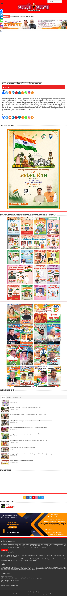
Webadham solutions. (52, 594)
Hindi (51, 1)
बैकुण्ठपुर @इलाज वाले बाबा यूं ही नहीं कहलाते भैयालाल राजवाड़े (21, 460)
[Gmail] (1, 23)
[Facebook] (3, 92)
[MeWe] (19, 92)
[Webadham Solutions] (33, 524)
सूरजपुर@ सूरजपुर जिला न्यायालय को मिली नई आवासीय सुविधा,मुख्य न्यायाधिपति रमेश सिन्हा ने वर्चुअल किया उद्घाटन (32, 454)
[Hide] (0, 30)
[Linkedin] (13, 92)
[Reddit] (9, 92)
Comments (15, 397)
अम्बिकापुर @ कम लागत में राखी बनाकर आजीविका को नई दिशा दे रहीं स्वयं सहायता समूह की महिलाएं (28, 427)
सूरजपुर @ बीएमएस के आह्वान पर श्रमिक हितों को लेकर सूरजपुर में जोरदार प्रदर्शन (25, 16)
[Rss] (24, 497)
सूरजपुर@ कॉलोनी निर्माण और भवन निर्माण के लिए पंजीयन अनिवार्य (22, 447)
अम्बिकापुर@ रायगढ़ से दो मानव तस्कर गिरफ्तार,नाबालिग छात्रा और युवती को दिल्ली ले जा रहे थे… (28, 414)
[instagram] (42, 497)
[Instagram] (29, 92)
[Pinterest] (16, 92)
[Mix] (22, 92)
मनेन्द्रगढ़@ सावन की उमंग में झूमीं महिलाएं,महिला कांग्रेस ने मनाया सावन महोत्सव (25, 434)
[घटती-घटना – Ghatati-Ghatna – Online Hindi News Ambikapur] (33, 6)
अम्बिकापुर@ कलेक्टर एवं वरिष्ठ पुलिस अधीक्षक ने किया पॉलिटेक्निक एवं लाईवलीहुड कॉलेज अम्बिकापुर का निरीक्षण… (31, 420)
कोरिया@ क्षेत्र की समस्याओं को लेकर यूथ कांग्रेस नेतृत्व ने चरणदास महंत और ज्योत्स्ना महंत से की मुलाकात (30, 440)
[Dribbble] (36, 497)
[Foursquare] (39, 497)
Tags (21, 397)
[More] (32, 92)
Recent (3, 397)
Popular (9, 397)
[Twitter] (6, 92)
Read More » (4, 550)
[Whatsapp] (25, 92)
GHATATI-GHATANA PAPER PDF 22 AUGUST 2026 (21, 401)
